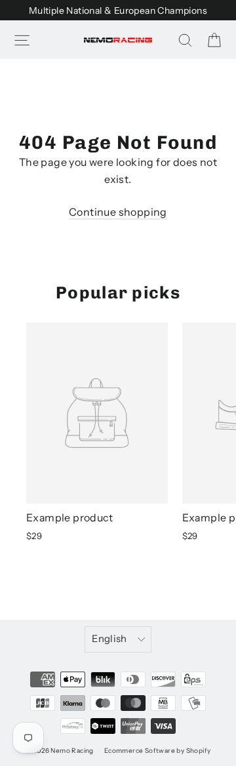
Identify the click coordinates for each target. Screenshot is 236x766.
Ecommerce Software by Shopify (157, 750)
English (109, 639)
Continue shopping (118, 211)
